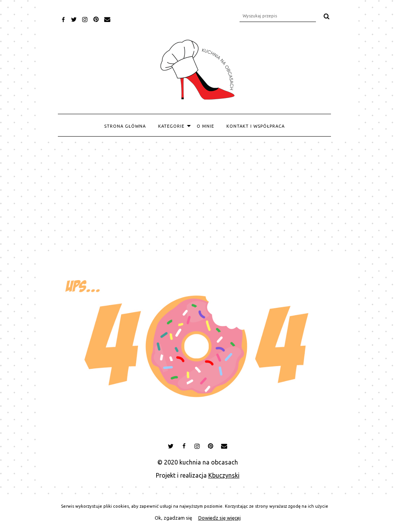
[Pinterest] (95, 19)
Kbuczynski (224, 475)
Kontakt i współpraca (255, 126)
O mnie (205, 126)
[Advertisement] (197, 195)
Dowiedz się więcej (219, 517)
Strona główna (125, 126)
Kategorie (171, 126)
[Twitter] (73, 19)
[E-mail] (107, 19)
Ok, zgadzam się (173, 517)
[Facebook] (63, 20)
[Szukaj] (326, 16)
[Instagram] (85, 19)
